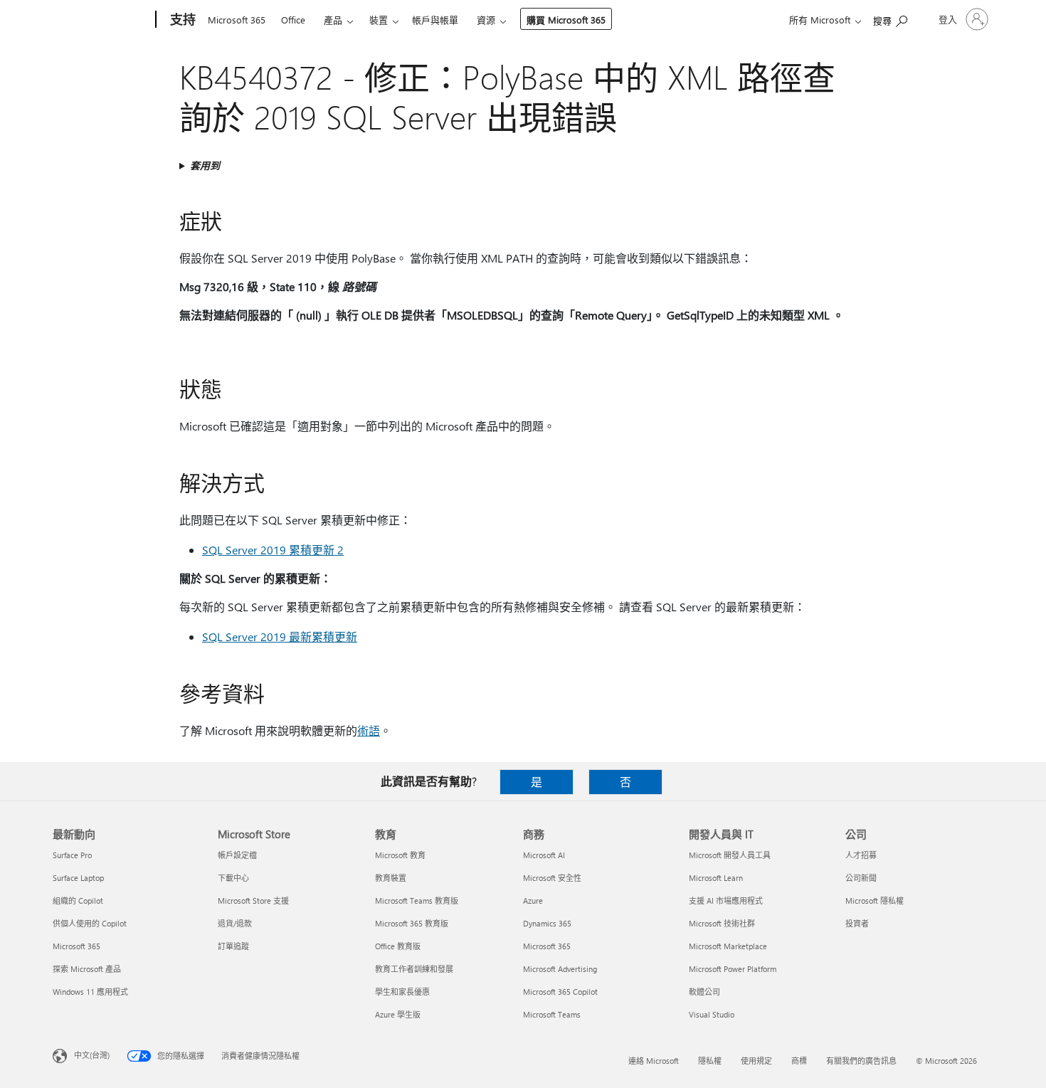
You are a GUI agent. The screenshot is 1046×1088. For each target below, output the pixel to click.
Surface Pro (72, 855)
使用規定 (756, 1060)
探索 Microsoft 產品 (87, 968)
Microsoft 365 (236, 20)
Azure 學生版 (398, 1014)
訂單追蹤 (233, 946)
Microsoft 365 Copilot (560, 991)
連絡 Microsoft (653, 1060)
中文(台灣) (92, 1055)
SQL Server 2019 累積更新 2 (273, 549)
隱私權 (710, 1060)
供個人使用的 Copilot (90, 923)
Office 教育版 (398, 946)
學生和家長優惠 (402, 991)
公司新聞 (861, 877)
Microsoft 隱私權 (874, 900)
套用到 (205, 165)
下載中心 (233, 877)
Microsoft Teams (552, 1014)
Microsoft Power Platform (732, 968)
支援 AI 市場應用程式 (726, 900)
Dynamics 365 (547, 923)
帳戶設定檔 (237, 855)
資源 (486, 20)
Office (293, 20)
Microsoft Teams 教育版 (416, 900)
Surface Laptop (78, 877)
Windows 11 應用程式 (90, 991)
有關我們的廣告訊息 (861, 1060)
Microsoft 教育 (400, 855)
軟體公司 (704, 991)
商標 (799, 1060)
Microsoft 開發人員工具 (730, 855)
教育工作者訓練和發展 (414, 968)
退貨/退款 (235, 923)
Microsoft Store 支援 (253, 900)
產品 (333, 20)
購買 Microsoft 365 (566, 20)
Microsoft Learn (716, 877)
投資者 (857, 923)
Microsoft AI (544, 855)
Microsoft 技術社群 (722, 923)
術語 (368, 730)
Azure (533, 900)
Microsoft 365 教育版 (411, 923)
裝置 (378, 20)
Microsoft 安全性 (552, 877)
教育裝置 (390, 877)
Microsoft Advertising (560, 968)
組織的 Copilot (78, 900)
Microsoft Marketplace (728, 946)
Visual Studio (711, 1014)
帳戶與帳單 (435, 20)
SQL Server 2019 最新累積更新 (279, 636)
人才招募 (861, 855)
